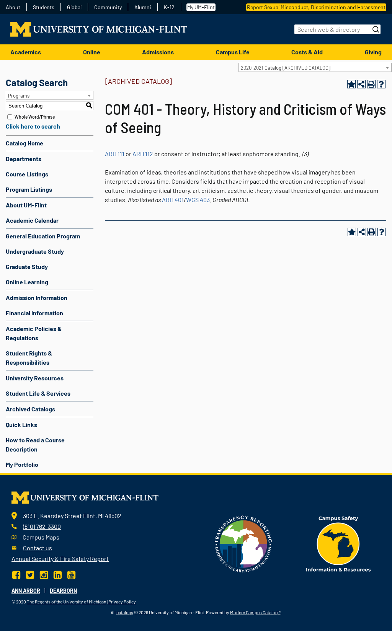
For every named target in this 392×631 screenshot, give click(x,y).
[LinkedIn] (57, 573)
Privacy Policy (122, 601)
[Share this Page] (361, 84)
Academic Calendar (32, 220)
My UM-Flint (201, 7)
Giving (373, 51)
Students (43, 7)
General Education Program (43, 236)
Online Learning (27, 281)
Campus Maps (41, 537)
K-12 (169, 7)
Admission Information (36, 297)
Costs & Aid (307, 51)
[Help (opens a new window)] (381, 84)
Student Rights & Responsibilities (29, 357)
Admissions (158, 51)
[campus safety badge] (338, 543)
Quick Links (21, 424)
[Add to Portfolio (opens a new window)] (351, 84)
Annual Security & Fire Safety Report (60, 558)
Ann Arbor (25, 590)
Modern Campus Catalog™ (255, 612)
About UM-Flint (26, 205)
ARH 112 (142, 153)
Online (91, 51)
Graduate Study (27, 266)
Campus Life (233, 51)
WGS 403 (198, 199)
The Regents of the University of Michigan (66, 601)
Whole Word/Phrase (35, 116)
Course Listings (27, 174)
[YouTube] (71, 573)
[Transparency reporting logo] (243, 543)
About (13, 7)
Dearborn (63, 590)
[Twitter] (30, 573)
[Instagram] (44, 573)
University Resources (35, 378)
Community (108, 7)
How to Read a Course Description (35, 444)
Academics (25, 51)
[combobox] (315, 67)
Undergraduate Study (35, 251)
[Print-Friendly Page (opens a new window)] (371, 84)
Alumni (142, 7)
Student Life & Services (38, 393)
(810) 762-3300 (42, 526)
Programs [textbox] (18, 96)
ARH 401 (173, 199)
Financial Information (34, 312)
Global (74, 7)
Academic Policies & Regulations (34, 333)
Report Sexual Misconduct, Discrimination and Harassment (316, 7)
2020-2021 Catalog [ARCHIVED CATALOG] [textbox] (285, 68)
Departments (23, 158)
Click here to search (33, 126)
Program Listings (29, 189)
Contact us (37, 547)
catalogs (124, 612)
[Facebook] (17, 573)
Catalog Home (24, 143)
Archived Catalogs (30, 409)
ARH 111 (114, 153)
